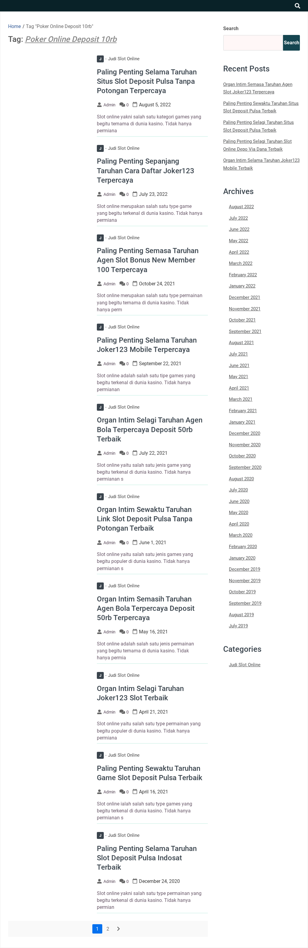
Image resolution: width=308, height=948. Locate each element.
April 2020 (239, 524)
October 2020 (242, 456)
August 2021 (241, 342)
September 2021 (245, 331)
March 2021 (240, 399)
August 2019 (241, 614)
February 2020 (243, 546)
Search (231, 28)
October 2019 (242, 592)
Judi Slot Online (119, 58)
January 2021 (242, 422)
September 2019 (245, 603)
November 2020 (244, 444)
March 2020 (240, 535)
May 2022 (238, 240)
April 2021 (239, 388)
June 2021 (239, 365)
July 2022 (238, 218)
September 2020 (245, 467)
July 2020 (238, 490)
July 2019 (238, 626)
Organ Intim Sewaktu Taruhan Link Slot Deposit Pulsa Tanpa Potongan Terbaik (144, 518)
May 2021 (238, 376)
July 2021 (238, 354)
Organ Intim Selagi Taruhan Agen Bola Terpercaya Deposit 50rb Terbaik (149, 429)
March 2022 (240, 263)
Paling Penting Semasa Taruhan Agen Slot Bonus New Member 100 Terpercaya (148, 260)
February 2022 (243, 275)
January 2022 (242, 286)
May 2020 (238, 512)
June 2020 (239, 501)
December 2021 (244, 297)
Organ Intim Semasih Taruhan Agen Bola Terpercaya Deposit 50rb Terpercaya (146, 608)
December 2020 (244, 433)
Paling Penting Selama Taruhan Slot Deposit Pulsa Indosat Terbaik (147, 857)
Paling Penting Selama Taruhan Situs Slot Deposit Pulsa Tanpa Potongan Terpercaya (147, 81)
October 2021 (242, 320)
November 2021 (244, 309)
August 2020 (241, 479)
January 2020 (242, 558)
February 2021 (243, 410)
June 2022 (239, 229)
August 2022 (241, 206)
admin (109, 104)
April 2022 (239, 252)
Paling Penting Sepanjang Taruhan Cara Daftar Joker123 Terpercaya (145, 170)
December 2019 (244, 569)
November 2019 (244, 580)
